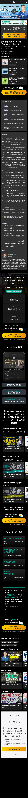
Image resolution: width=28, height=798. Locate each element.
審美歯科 (10, 642)
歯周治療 (4, 642)
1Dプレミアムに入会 (14, 749)
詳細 (15, 254)
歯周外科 (16, 642)
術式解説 (14, 645)
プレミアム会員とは (14, 754)
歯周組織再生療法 (6, 645)
